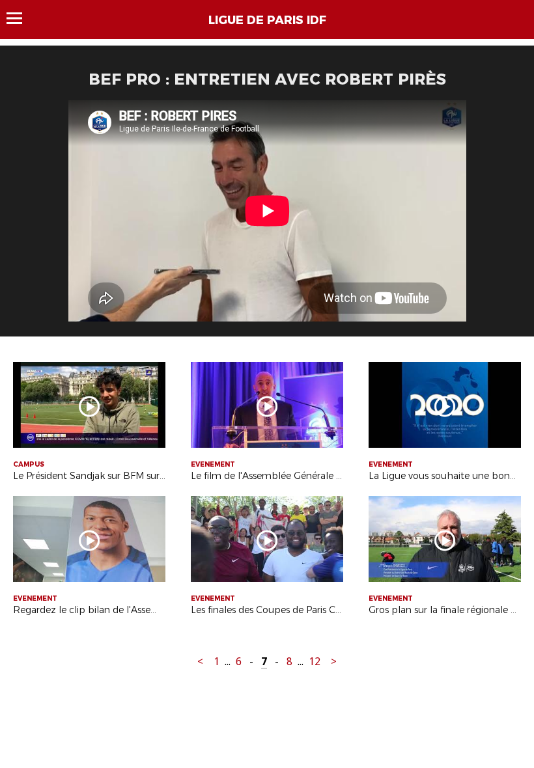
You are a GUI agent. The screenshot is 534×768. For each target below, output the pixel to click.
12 (314, 661)
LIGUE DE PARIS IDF (267, 20)
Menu (21, 18)
